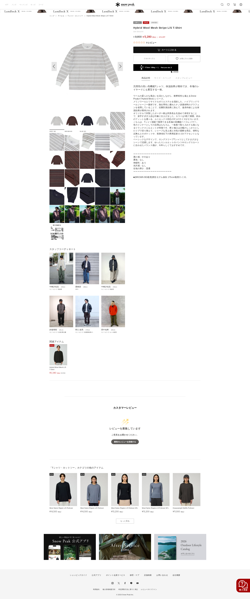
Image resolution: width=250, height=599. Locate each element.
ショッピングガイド (78, 575)
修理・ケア (134, 575)
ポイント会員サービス (115, 575)
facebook (125, 583)
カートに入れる (169, 50)
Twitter (119, 583)
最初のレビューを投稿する (125, 442)
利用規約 (96, 589)
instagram (112, 583)
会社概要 (176, 575)
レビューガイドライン (149, 589)
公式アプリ (96, 575)
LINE (131, 583)
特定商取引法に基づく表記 (128, 589)
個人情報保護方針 (109, 589)
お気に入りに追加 (186, 58)
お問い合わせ (162, 575)
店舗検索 (148, 575)
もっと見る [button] (125, 521)
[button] (120, 66)
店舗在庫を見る (149, 58)
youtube (137, 583)
